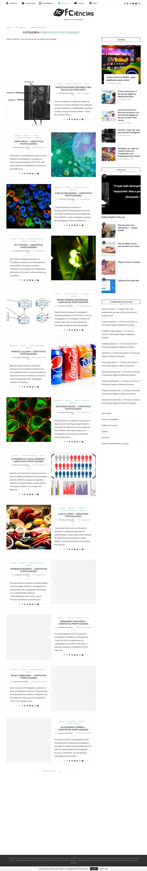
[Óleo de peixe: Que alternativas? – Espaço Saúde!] (108, 231)
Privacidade (106, 413)
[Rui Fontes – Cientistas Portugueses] (73, 258)
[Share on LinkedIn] (74, 119)
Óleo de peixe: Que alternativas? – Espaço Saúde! (128, 227)
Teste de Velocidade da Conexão (115, 444)
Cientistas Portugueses (73, 84)
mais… (95, 3)
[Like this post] (64, 119)
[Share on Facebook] (67, 119)
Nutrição (87, 84)
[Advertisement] (51, 61)
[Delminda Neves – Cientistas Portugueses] (28, 419)
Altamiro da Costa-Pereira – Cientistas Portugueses (28, 460)
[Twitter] (127, 3)
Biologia (17, 135)
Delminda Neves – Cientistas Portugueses (73, 407)
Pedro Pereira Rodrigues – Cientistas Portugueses (73, 301)
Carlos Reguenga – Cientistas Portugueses (73, 194)
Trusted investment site (111, 391)
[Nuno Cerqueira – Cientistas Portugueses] (73, 688)
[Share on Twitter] (69, 119)
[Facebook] (124, 3)
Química (33, 241)
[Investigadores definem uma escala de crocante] (28, 103)
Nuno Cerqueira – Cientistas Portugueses (29, 676)
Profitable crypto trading (111, 331)
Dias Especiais (20, 27)
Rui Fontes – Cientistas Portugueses (28, 246)
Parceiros (105, 438)
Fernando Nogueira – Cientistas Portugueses (73, 622)
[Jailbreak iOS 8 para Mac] (108, 286)
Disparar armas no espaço (129, 262)
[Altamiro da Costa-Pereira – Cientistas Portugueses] (73, 474)
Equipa (104, 431)
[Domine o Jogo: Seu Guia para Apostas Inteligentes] (108, 136)
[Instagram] (130, 3)
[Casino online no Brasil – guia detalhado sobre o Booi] (121, 64)
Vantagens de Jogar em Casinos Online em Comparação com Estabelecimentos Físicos (129, 152)
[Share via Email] (82, 119)
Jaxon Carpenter (108, 309)
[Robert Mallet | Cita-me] (121, 194)
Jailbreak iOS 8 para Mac (128, 280)
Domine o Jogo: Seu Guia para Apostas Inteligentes (129, 131)
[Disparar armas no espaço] (108, 268)
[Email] (136, 3)
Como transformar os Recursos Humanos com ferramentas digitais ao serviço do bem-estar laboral (128, 115)
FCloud (81, 3)
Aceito (94, 869)
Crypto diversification (110, 381)
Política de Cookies (109, 425)
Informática (47, 3)
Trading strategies (109, 344)
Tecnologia (30, 3)
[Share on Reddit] (77, 119)
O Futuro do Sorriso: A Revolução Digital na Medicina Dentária (127, 94)
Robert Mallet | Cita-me (113, 217)
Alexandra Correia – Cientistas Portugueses (73, 728)
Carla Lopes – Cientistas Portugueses (73, 515)
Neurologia (73, 189)
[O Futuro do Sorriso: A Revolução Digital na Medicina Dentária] (108, 97)
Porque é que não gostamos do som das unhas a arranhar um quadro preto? (119, 312)
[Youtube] (133, 3)
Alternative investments (111, 400)
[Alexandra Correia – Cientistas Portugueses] (28, 740)
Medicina (38, 138)
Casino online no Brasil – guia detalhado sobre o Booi (120, 78)
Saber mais (104, 869)
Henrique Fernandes (66, 93)
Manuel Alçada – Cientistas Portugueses (29, 352)
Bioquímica (27, 135)
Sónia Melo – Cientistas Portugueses (28, 142)
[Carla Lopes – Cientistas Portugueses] (28, 527)
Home (8, 27)
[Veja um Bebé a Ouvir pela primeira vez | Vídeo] (108, 249)
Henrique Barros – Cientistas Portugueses (28, 570)
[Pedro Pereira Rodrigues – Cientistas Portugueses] (28, 313)
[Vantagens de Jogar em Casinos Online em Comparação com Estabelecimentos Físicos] (108, 154)
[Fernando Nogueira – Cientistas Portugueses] (28, 637)
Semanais (65, 3)
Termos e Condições (110, 419)
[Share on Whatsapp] (80, 119)
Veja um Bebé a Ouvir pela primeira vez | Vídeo (128, 245)
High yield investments (111, 372)
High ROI (105, 353)
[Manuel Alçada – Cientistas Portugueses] (73, 364)
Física (87, 618)
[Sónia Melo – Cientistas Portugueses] (73, 154)
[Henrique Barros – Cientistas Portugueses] (73, 582)
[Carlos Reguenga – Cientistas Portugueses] (28, 206)
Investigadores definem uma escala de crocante (73, 88)
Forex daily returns (109, 362)
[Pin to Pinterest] (72, 119)
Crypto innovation (109, 322)
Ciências (13, 3)
